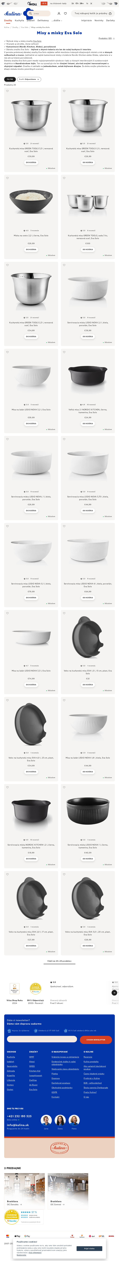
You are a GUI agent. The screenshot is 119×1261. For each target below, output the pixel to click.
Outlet (10, 1090)
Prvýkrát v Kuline (92, 1078)
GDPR (54, 1092)
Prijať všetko (89, 1248)
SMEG (32, 1066)
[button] (59, 79)
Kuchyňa (11, 1057)
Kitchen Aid (34, 1071)
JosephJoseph (35, 1076)
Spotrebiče (12, 1066)
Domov (10, 1085)
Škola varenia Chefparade (96, 1088)
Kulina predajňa (91, 1062)
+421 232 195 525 (19, 1116)
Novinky (99, 21)
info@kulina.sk (18, 1125)
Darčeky (110, 21)
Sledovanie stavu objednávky (65, 1069)
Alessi (32, 1062)
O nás (86, 1097)
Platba (55, 1074)
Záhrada (11, 1071)
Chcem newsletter (96, 1040)
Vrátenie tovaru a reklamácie (65, 1057)
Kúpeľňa (11, 1076)
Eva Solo (37, 41)
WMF (31, 1057)
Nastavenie (21, 1255)
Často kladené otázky (94, 1074)
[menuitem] (8, 21)
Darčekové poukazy (61, 1083)
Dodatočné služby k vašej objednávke (64, 1063)
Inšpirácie (86, 21)
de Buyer (33, 1085)
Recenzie (88, 1057)
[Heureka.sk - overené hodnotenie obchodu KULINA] (24, 1223)
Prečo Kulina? (90, 1092)
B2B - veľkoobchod (93, 1083)
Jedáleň (10, 1062)
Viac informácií (35, 1253)
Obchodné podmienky (62, 1088)
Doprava (56, 1078)
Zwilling (32, 1080)
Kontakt (56, 1097)
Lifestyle (11, 1080)
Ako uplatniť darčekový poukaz (95, 1067)
